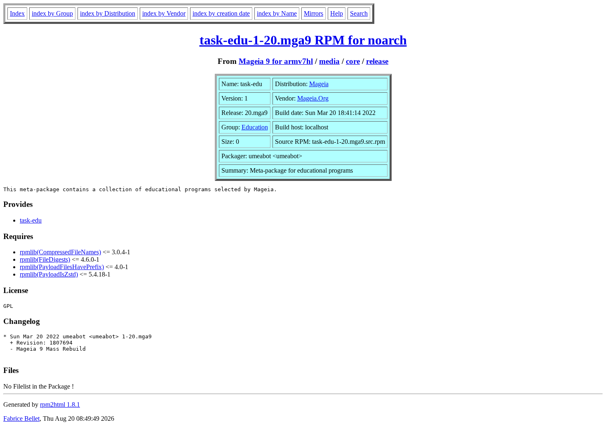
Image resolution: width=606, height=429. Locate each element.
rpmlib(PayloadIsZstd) (49, 274)
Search (359, 13)
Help (336, 13)
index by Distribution (107, 13)
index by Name (277, 13)
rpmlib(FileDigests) (45, 259)
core (353, 61)
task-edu (31, 220)
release (377, 61)
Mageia (319, 83)
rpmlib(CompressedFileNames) (60, 252)
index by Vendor (164, 13)
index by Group (52, 13)
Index (17, 13)
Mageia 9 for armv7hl (276, 61)
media (329, 61)
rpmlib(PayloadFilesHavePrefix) (62, 266)
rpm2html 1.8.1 (60, 404)
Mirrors (313, 13)
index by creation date (221, 13)
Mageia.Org (313, 98)
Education (255, 127)
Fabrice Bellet (21, 418)
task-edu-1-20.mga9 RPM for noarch (303, 40)
